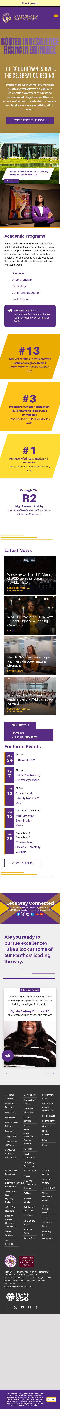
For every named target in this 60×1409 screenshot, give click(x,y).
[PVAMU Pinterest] (37, 1307)
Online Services (9, 1233)
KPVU (44, 1140)
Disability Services (28, 1119)
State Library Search (29, 1222)
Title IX (45, 1217)
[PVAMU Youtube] (22, 1307)
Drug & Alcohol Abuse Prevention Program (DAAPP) (28, 1135)
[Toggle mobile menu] (56, 15)
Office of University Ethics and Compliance (10, 1221)
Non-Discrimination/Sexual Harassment (11, 1183)
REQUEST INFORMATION (28, 1275)
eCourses (28, 1149)
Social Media (29, 1215)
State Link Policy (28, 1231)
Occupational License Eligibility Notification (11, 1196)
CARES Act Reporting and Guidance (11, 1153)
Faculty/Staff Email (47, 1097)
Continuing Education (26, 292)
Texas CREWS (48, 1188)
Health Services (46, 1133)
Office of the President (10, 1209)
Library (45, 1145)
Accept (51, 1399)
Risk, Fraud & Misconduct (29, 1209)
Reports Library (27, 1200)
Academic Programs (9, 1105)
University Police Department (47, 1235)
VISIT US (33, 1272)
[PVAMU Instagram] (30, 1307)
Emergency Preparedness (30, 1164)
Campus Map (11, 1136)
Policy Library (30, 1170)
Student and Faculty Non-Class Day (27, 798)
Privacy (27, 1176)
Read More (11, 180)
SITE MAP (8, 1272)
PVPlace (27, 1193)
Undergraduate (22, 279)
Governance (47, 1126)
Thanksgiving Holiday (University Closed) (28, 847)
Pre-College (19, 286)
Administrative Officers (11, 1124)
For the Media (48, 1116)
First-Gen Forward (31, 990)
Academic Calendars (9, 1097)
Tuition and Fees (47, 1224)
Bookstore (9, 1131)
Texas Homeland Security (47, 1196)
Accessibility (10, 1112)
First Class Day (25, 759)
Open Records (9, 1242)
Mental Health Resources (11, 1172)
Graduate (18, 273)
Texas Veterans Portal (46, 1209)
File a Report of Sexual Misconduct (48, 1107)
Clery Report (29, 1095)
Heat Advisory (30, 3)
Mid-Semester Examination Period (25, 820)
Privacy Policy (32, 1405)
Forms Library (48, 1121)
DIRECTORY (43, 1272)
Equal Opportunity (29, 1156)
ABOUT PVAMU (10, 1275)
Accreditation (11, 1117)
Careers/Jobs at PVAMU (11, 1143)
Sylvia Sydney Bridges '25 (30, 1011)
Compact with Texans (30, 1102)
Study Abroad (21, 299)
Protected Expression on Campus (30, 1184)
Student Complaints (47, 1172)
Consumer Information (29, 1110)
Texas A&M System (47, 1181)
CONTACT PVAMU (21, 1272)
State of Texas (30, 1238)
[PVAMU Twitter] (15, 1307)
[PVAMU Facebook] (8, 1307)
